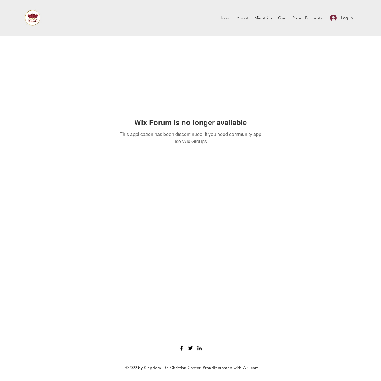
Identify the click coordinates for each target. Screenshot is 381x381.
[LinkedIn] (199, 348)
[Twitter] (190, 348)
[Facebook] (182, 348)
